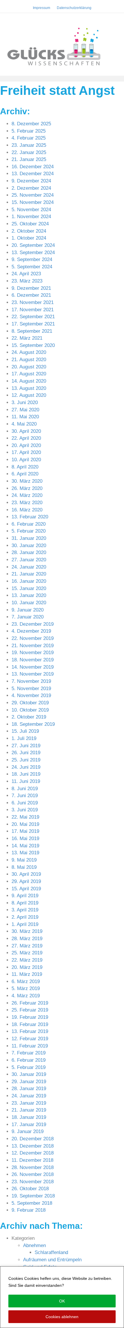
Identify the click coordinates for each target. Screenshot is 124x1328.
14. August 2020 (29, 381)
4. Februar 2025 (29, 138)
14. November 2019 (33, 667)
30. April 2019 (26, 874)
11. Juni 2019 (26, 781)
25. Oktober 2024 (30, 224)
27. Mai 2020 (25, 409)
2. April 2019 (25, 917)
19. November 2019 (33, 652)
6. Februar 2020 (29, 524)
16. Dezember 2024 (33, 166)
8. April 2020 (25, 467)
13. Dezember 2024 (33, 173)
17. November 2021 (33, 309)
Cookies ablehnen (62, 1316)
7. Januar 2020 (28, 617)
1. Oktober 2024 (29, 238)
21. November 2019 (33, 645)
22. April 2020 (26, 438)
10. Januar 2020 (29, 602)
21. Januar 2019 (29, 1110)
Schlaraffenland (51, 1252)
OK (62, 1301)
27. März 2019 (27, 946)
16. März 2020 (27, 510)
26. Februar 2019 (30, 1003)
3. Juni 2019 (25, 810)
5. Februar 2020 (29, 531)
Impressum (41, 8)
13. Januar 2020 (29, 595)
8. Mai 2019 (24, 867)
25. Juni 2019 (26, 760)
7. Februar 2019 (29, 1053)
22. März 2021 (27, 338)
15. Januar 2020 (29, 588)
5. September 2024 (32, 266)
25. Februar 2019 (30, 1010)
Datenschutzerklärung (87, 1285)
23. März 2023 (27, 281)
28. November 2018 (33, 1167)
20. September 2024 (33, 245)
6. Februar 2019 (29, 1060)
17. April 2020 (26, 452)
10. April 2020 (26, 459)
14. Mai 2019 (25, 845)
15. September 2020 (33, 345)
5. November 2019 (31, 688)
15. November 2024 (33, 202)
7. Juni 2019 (25, 795)
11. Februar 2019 (30, 1046)
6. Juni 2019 (25, 803)
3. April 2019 (25, 910)
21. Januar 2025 (29, 159)
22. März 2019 (27, 960)
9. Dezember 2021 (31, 288)
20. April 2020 (26, 445)
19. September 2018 (33, 1196)
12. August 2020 (29, 395)
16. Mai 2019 (25, 838)
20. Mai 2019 (25, 824)
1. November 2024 (31, 216)
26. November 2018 (33, 1174)
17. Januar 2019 (29, 1124)
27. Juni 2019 (26, 745)
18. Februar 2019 (30, 1024)
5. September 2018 (32, 1203)
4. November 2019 (31, 695)
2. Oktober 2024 (29, 231)
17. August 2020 (29, 374)
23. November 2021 (33, 302)
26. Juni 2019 (26, 752)
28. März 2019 (27, 938)
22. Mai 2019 (25, 817)
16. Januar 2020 (29, 581)
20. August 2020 (29, 367)
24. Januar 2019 (29, 1096)
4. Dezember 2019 (31, 631)
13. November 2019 (33, 674)
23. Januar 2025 (29, 145)
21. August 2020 (29, 359)
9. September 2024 (32, 259)
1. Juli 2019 (24, 738)
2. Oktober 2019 (29, 717)
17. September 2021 (33, 324)
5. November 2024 (31, 209)
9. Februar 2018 (29, 1210)
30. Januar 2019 (29, 1074)
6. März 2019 (26, 981)
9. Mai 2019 (24, 860)
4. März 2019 (26, 995)
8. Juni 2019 (25, 788)
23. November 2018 (33, 1181)
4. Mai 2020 (24, 424)
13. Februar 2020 (30, 517)
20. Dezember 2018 (33, 1138)
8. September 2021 (32, 331)
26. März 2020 (27, 488)
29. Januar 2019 (29, 1081)
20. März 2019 (27, 967)
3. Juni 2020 (25, 402)
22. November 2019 (33, 638)
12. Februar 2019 (30, 1038)
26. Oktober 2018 (30, 1188)
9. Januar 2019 (28, 1131)
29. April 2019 (26, 881)
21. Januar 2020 (29, 574)
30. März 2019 (27, 931)
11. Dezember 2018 (32, 1160)
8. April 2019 (25, 903)
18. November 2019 (33, 660)
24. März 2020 (27, 495)
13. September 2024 (33, 252)
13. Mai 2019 (25, 852)
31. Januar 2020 (29, 538)
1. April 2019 (25, 924)
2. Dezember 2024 (31, 188)
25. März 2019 (27, 953)
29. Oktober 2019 (30, 702)
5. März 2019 (26, 988)
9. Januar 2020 (28, 610)
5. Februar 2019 (29, 1067)
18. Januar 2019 (29, 1117)
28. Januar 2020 (29, 552)
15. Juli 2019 (25, 731)
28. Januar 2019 (29, 1088)
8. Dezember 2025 (31, 123)
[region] (62, 1297)
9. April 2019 (25, 895)
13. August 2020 (29, 388)
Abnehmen (34, 1245)
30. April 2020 (26, 431)
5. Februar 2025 (29, 131)
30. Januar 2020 (29, 545)
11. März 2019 (27, 974)
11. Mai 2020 (25, 416)
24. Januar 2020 (29, 567)
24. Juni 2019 (26, 767)
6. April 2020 (25, 474)
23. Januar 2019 (29, 1103)
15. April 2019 (26, 888)
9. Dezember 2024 (31, 181)
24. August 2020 (29, 352)
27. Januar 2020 (29, 559)
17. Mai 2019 (25, 831)
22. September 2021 (33, 316)
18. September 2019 (33, 724)
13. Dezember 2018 (33, 1146)
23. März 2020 (27, 502)
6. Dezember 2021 (31, 295)
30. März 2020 (27, 481)
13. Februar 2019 (30, 1031)
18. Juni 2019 (26, 774)
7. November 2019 (31, 681)
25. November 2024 (33, 195)
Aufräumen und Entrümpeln (52, 1259)
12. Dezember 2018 (33, 1153)
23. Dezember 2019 (33, 624)
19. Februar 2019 (30, 1017)
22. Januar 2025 (29, 152)
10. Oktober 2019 (30, 710)
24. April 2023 (26, 273)
